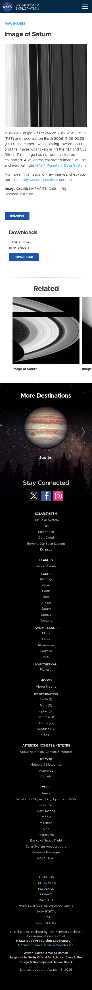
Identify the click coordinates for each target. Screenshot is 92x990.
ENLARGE (17, 215)
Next (82, 432)
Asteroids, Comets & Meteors (46, 745)
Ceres (46, 639)
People (46, 817)
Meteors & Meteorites (46, 764)
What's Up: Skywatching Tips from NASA (46, 799)
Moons (45, 680)
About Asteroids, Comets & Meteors (46, 751)
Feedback (46, 888)
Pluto (46, 633)
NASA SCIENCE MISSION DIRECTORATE (46, 905)
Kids (46, 829)
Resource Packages (46, 852)
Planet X (46, 669)
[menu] (85, 7)
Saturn (46, 608)
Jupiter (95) (46, 711)
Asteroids (46, 770)
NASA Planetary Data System (60, 165)
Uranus (46, 614)
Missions (46, 822)
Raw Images (15, 23)
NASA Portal (46, 911)
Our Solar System (46, 520)
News (46, 793)
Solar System (46, 513)
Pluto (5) (46, 735)
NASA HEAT (46, 858)
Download (24, 257)
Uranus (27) (46, 723)
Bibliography (46, 883)
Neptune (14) (46, 729)
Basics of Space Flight (46, 840)
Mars (46, 596)
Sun (46, 526)
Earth (46, 591)
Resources (46, 805)
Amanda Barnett (56, 953)
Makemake (46, 645)
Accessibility (46, 923)
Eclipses (46, 549)
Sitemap (46, 917)
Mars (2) (46, 705)
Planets (45, 560)
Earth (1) (46, 699)
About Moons (46, 686)
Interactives (46, 834)
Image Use (46, 900)
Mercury (46, 579)
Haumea (46, 651)
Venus (46, 585)
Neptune (46, 620)
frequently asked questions (34, 180)
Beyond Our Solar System (46, 543)
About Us (46, 877)
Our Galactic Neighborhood (24, 17)
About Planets (46, 566)
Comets (46, 776)
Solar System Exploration (24, 7)
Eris (46, 657)
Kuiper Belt (46, 532)
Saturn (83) (46, 717)
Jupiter (46, 458)
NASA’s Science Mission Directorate (45, 945)
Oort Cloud (46, 537)
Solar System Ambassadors (46, 846)
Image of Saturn (25, 369)
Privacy (46, 894)
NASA (6, 7)
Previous (9, 432)
